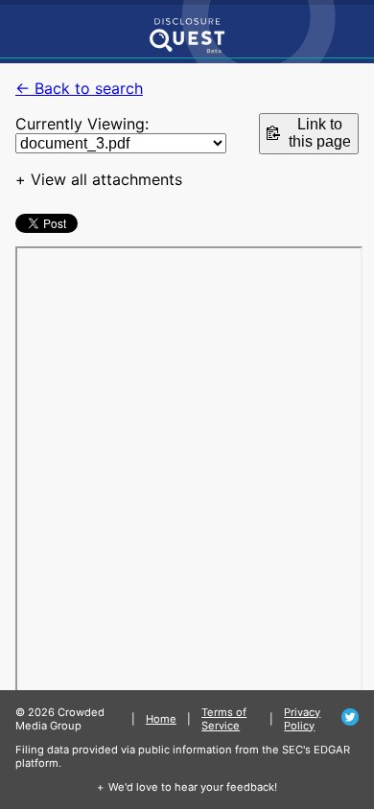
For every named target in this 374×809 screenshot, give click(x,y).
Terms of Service (223, 718)
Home (161, 719)
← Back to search (79, 88)
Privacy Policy (302, 718)
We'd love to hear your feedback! (192, 787)
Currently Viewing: (82, 123)
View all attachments (106, 179)
